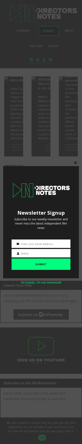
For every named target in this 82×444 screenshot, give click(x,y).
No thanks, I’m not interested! (41, 282)
